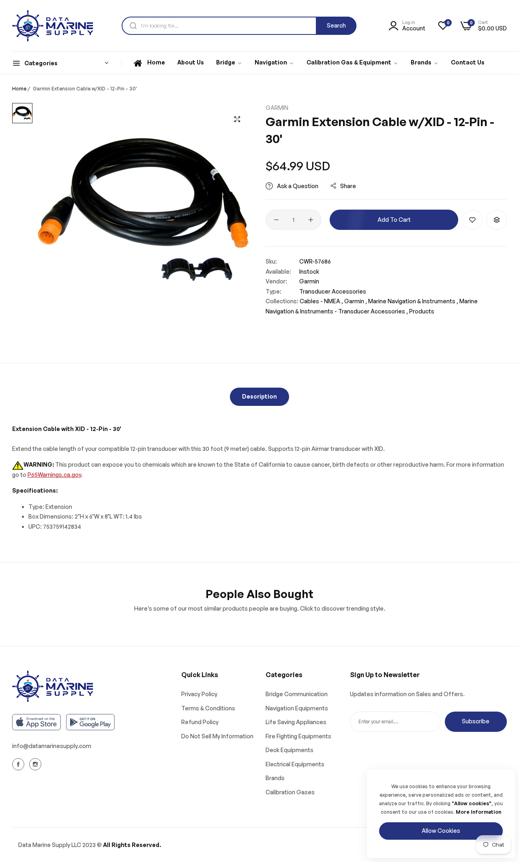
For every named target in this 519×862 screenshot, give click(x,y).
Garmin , (355, 301)
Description (259, 396)
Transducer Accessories (332, 291)
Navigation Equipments (297, 708)
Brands (275, 777)
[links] (19, 764)
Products (421, 311)
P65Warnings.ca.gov (54, 474)
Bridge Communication (297, 693)
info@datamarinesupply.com (51, 745)
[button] (472, 220)
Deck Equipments (289, 749)
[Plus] (311, 219)
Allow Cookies (441, 830)
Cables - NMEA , (321, 301)
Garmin (277, 107)
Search (336, 25)
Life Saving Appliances (296, 721)
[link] (229, 62)
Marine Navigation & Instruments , (413, 301)
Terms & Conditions (208, 708)
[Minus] (276, 219)
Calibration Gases (290, 792)
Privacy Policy (199, 693)
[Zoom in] (237, 119)
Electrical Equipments (295, 764)
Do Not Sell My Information (217, 736)
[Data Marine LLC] (52, 25)
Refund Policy (200, 721)
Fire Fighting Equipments (298, 736)
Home (19, 89)
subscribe (475, 721)
